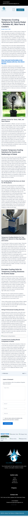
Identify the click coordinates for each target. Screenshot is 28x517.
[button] (14, 9)
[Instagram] (13, 504)
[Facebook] (12, 504)
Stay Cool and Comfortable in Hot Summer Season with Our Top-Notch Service (12, 61)
